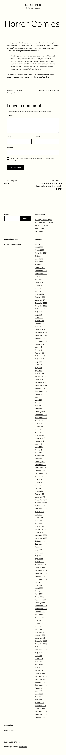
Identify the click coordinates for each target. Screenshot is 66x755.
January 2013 (40, 438)
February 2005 (40, 706)
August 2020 (39, 312)
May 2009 (38, 556)
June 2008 (39, 588)
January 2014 (40, 412)
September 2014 (41, 391)
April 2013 (38, 432)
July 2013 (38, 423)
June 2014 (39, 400)
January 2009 (40, 567)
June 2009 (39, 553)
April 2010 (38, 523)
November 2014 (41, 385)
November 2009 (41, 538)
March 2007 (39, 632)
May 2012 (38, 450)
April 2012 (38, 453)
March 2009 (39, 562)
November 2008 (41, 573)
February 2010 (40, 529)
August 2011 (39, 476)
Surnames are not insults (44, 222)
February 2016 (40, 353)
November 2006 (41, 644)
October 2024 (40, 256)
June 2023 (39, 259)
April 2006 (39, 664)
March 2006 (39, 667)
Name (9, 137)
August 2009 (39, 547)
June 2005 (39, 694)
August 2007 (39, 617)
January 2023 (40, 268)
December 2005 (41, 676)
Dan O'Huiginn (33, 5)
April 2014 (38, 406)
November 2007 (41, 609)
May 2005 (38, 697)
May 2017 (38, 326)
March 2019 (39, 321)
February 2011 (40, 494)
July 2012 (38, 444)
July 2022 (38, 276)
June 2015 (39, 365)
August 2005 (39, 688)
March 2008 (39, 597)
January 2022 (40, 282)
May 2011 (38, 485)
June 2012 (39, 447)
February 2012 (40, 459)
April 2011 (38, 488)
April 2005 (39, 700)
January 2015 (40, 379)
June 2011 (38, 482)
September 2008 (41, 579)
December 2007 (41, 606)
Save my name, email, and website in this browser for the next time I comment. (32, 160)
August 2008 (39, 582)
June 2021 (39, 285)
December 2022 (41, 271)
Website (10, 148)
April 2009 (39, 559)
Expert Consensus (41, 225)
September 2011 (41, 473)
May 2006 (38, 661)
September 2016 (41, 341)
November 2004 (41, 714)
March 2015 (39, 373)
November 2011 (40, 467)
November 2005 (41, 679)
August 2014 (39, 394)
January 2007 (40, 638)
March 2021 (39, 294)
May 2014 (38, 403)
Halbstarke (39, 231)
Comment (11, 115)
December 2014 (41, 382)
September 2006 (41, 650)
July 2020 (38, 315)
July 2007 (38, 620)
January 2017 (40, 329)
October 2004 (40, 717)
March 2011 (39, 491)
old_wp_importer (14, 93)
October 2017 (40, 323)
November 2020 (41, 306)
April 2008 (39, 594)
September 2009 (41, 544)
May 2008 (38, 591)
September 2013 (41, 418)
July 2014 (38, 397)
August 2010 (39, 512)
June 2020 (39, 318)
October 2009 (40, 541)
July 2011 (38, 479)
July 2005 (38, 691)
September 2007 (41, 614)
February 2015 (40, 376)
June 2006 (39, 658)
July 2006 (38, 656)
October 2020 (40, 309)
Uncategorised (54, 90)
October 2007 (40, 611)
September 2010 (41, 509)
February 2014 (40, 409)
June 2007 (39, 623)
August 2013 (39, 420)
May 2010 (38, 520)
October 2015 (40, 356)
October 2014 (40, 388)
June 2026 (39, 247)
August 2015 (39, 359)
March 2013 (39, 435)
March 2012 (39, 456)
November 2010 (41, 503)
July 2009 (38, 550)
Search (7, 215)
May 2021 (38, 288)
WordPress (23, 747)
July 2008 (38, 585)
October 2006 (40, 647)
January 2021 (40, 300)
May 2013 (38, 429)
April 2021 (38, 291)
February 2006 (40, 670)
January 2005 (40, 708)
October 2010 (40, 506)
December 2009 (41, 535)
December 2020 (41, 303)
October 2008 (40, 576)
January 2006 (40, 673)
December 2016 (41, 332)
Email (37, 137)
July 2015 (38, 362)
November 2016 (41, 335)
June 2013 (39, 426)
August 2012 (39, 441)
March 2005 (39, 703)
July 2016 (38, 347)
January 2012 (40, 462)
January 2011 (40, 497)
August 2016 (39, 344)
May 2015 (38, 368)
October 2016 (40, 338)
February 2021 (40, 297)
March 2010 (39, 526)
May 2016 (38, 350)
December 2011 (40, 465)
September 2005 (41, 685)
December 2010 (41, 500)
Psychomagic (40, 228)
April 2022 (39, 279)
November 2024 (41, 253)
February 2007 (40, 635)
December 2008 (41, 570)
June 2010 (39, 517)
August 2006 (39, 653)
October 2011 (40, 470)
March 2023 (39, 265)
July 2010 (38, 514)
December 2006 (41, 641)
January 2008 (40, 603)
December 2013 (41, 415)
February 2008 (40, 600)
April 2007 (39, 629)
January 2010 (40, 532)
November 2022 (41, 274)
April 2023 (39, 262)
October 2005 (40, 682)
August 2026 (39, 244)
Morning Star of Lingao (43, 220)
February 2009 (40, 564)
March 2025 (39, 250)
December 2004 (41, 711)
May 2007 (38, 626)
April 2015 (38, 370)
